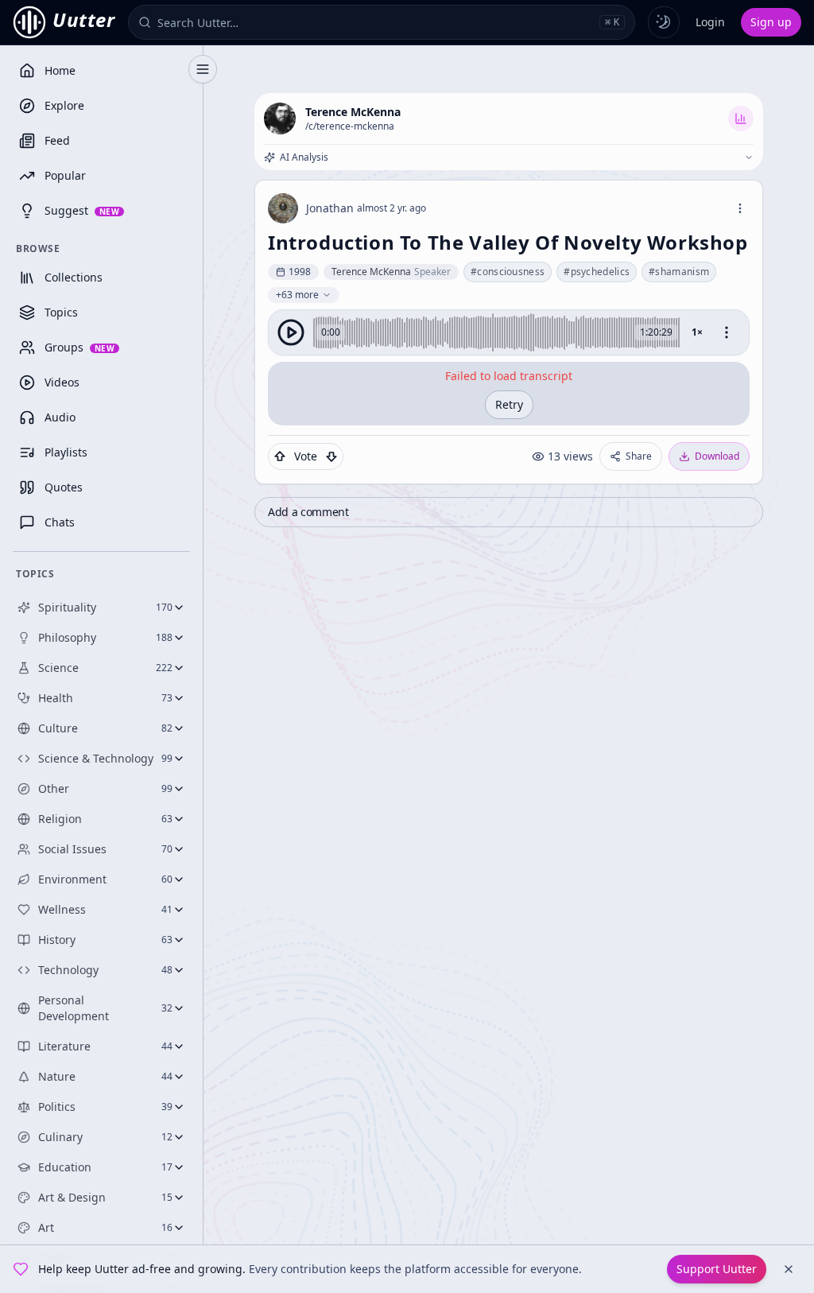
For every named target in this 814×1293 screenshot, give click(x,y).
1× (697, 332)
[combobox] (375, 22)
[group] (509, 332)
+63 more (297, 294)
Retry (509, 404)
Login (710, 21)
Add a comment (308, 511)
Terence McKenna (353, 111)
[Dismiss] (788, 1269)
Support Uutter (716, 1268)
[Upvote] (280, 456)
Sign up (771, 21)
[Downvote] (331, 456)
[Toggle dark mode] (664, 22)
